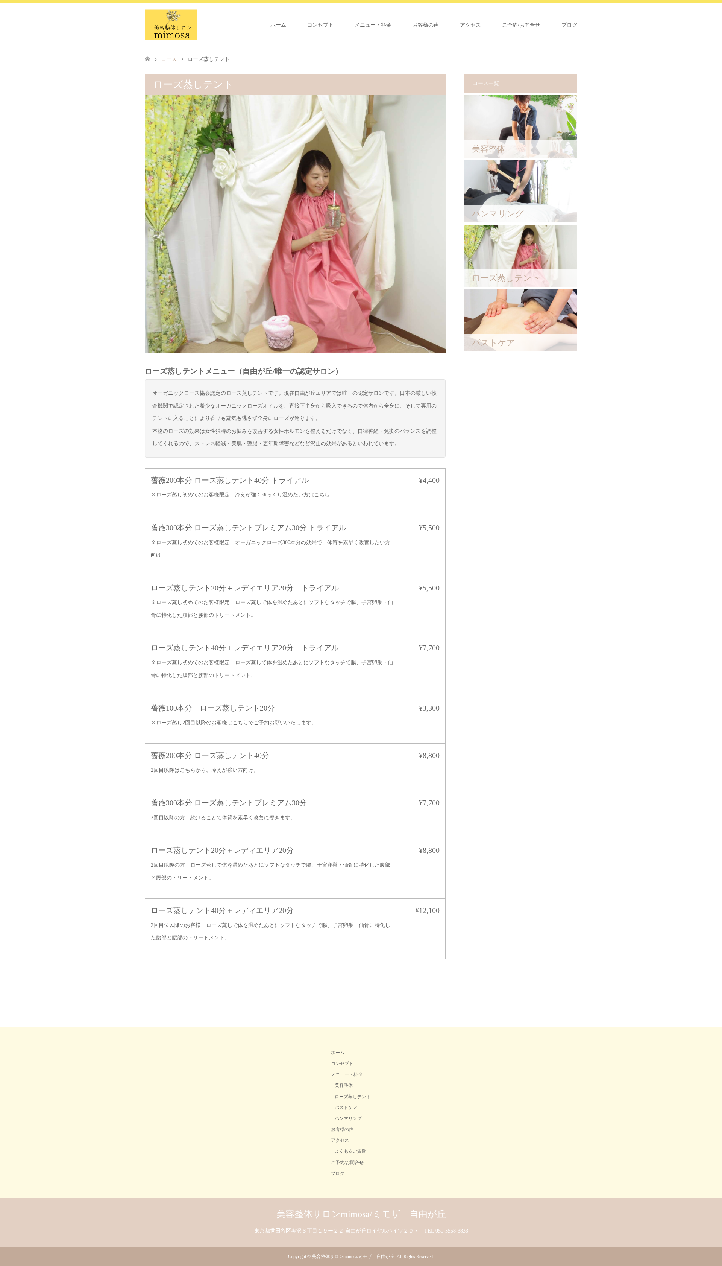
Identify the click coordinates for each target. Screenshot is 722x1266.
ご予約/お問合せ (521, 25)
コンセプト (320, 25)
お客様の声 (426, 25)
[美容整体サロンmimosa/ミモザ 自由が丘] (171, 25)
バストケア (346, 1107)
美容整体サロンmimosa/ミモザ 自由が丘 (361, 1214)
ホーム (278, 25)
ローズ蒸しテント (353, 1096)
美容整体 (344, 1085)
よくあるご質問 (350, 1151)
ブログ (569, 25)
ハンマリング (348, 1118)
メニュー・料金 (373, 25)
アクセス (470, 25)
